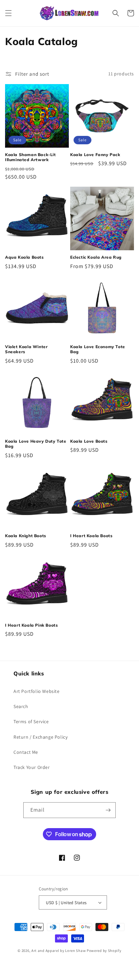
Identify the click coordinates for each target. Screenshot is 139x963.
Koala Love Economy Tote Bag (97, 349)
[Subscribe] (108, 810)
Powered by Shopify (104, 950)
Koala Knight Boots (25, 535)
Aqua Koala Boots (24, 257)
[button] (8, 13)
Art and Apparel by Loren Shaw (58, 950)
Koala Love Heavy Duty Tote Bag (35, 444)
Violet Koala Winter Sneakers (26, 349)
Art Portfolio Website (36, 691)
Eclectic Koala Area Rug (96, 257)
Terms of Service (31, 721)
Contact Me (25, 752)
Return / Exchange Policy (40, 737)
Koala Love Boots (89, 441)
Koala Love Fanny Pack (95, 154)
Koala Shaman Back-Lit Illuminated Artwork (30, 157)
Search (20, 706)
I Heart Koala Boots (91, 535)
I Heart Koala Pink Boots (31, 625)
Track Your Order (31, 767)
